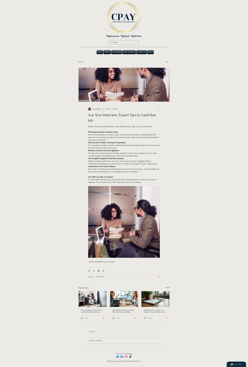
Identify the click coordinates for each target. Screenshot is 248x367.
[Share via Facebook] (89, 271)
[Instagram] (126, 356)
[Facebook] (117, 356)
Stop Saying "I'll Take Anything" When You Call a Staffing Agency (123, 311)
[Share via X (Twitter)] (94, 271)
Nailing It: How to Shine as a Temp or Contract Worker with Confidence (154, 311)
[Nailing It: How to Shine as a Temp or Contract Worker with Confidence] (155, 299)
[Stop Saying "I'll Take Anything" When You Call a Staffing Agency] (124, 299)
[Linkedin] (122, 356)
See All (167, 287)
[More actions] (159, 109)
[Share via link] (103, 271)
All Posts (81, 62)
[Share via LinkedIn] (98, 271)
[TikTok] (130, 356)
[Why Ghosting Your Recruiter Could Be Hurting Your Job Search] (93, 299)
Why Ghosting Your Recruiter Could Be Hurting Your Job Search (91, 311)
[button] (167, 62)
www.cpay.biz (117, 361)
